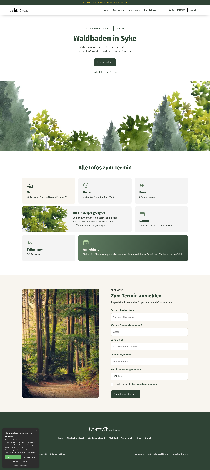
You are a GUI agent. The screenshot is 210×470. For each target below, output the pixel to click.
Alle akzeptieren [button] (13, 457)
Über (139, 438)
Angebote (117, 10)
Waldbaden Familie (97, 438)
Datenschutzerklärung (158, 454)
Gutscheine (134, 10)
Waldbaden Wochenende (121, 438)
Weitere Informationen (28, 452)
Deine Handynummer (121, 355)
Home (105, 10)
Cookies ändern (180, 454)
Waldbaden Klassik (76, 438)
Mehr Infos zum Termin (105, 72)
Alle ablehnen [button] (29, 457)
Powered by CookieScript (20, 465)
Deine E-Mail (117, 340)
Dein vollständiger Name (122, 310)
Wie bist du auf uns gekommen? (126, 369)
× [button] (37, 430)
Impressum (139, 454)
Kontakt (193, 10)
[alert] (20, 448)
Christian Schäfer (57, 454)
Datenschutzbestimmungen (145, 384)
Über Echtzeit (150, 10)
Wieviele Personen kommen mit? (126, 325)
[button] (20, 462)
